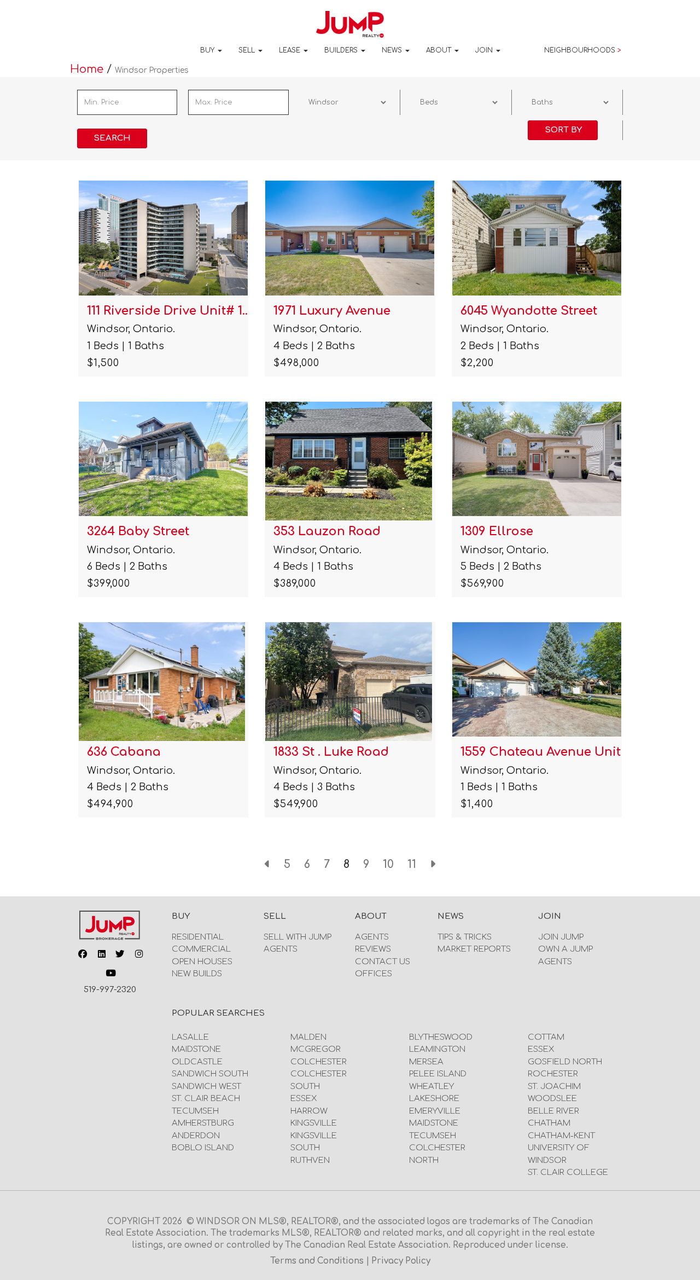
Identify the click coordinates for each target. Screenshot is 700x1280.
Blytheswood (440, 1037)
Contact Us (382, 961)
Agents (281, 949)
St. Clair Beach (206, 1098)
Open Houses (202, 961)
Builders (342, 50)
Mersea (426, 1062)
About (439, 50)
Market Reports (474, 949)
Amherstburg (203, 1123)
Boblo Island (203, 1147)
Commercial (201, 949)
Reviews (373, 949)
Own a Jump (565, 949)
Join (485, 50)
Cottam (546, 1037)
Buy (208, 50)
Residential (198, 937)
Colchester (318, 1062)
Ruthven (310, 1160)
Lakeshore (434, 1098)
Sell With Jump (297, 937)
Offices (373, 973)
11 (411, 864)
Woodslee (552, 1098)
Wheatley (431, 1086)
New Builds (197, 973)
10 (388, 864)
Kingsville (313, 1123)
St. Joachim (554, 1086)
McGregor (315, 1049)
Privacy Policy (400, 1261)
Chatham (549, 1123)
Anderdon (196, 1135)
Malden (308, 1037)
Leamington (437, 1049)
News (393, 50)
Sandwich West (206, 1086)
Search (112, 138)
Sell (247, 50)
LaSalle (190, 1037)
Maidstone (196, 1049)
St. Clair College (568, 1172)
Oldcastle (197, 1062)
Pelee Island (437, 1074)
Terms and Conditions (318, 1261)
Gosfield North (565, 1062)
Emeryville (434, 1111)
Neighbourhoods (582, 50)
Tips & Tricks (465, 937)
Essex (303, 1098)
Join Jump (561, 937)
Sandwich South (210, 1074)
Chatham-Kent (561, 1135)
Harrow (309, 1111)
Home (88, 69)
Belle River (553, 1111)
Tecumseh (195, 1111)
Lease (290, 50)
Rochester (553, 1074)
